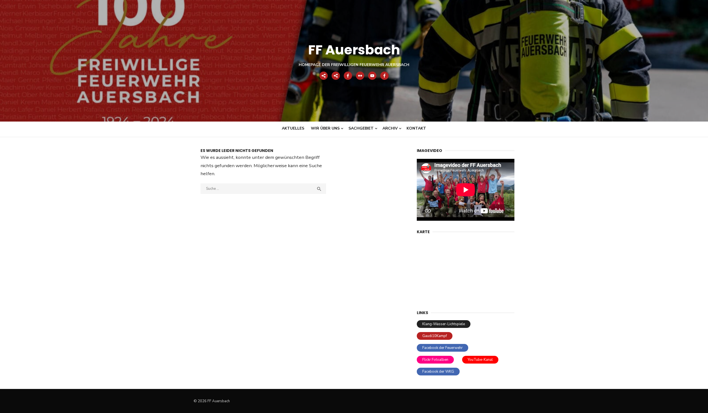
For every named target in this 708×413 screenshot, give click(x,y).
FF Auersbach (354, 50)
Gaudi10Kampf (434, 335)
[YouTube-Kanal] (372, 76)
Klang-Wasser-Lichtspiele (443, 324)
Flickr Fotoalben (435, 359)
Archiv (390, 128)
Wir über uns (325, 128)
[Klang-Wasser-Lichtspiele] (323, 76)
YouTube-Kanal (480, 359)
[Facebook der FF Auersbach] (348, 76)
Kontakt (416, 128)
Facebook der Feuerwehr (442, 347)
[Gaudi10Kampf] (336, 76)
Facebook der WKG (438, 371)
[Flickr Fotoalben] (360, 76)
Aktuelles (293, 128)
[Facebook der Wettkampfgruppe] (384, 76)
